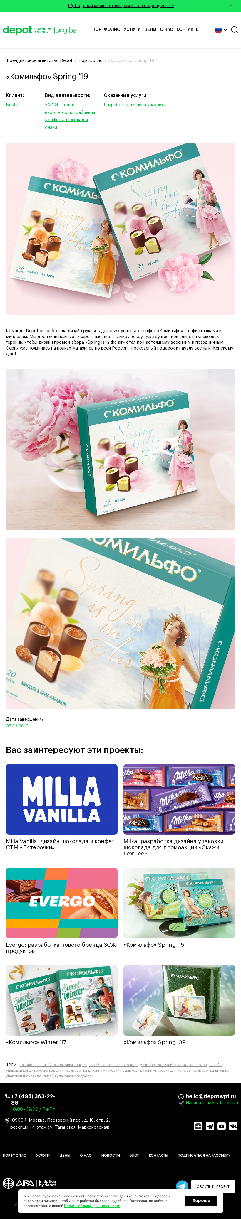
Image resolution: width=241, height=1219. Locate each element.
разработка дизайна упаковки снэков (173, 1065)
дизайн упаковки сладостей (68, 1076)
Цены (150, 30)
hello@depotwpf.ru (190, 1096)
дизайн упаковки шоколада (113, 1065)
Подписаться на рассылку (204, 1155)
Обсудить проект (213, 1186)
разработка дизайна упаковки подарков (102, 1070)
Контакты (188, 30)
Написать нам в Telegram (212, 1103)
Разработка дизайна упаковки (135, 105)
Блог (134, 1155)
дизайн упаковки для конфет (165, 1070)
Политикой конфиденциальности (92, 1205)
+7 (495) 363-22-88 (33, 1099)
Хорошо (201, 1201)
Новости (110, 1155)
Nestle (12, 105)
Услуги (132, 30)
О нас (166, 30)
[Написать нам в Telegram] (182, 1186)
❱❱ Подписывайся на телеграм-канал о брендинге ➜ (150, 6)
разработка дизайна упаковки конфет (53, 1065)
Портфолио (106, 30)
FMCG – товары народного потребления (70, 109)
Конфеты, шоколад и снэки (66, 124)
